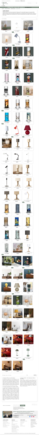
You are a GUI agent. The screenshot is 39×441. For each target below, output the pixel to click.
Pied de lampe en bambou (28, 252)
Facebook (32, 404)
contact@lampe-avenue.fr (33, 427)
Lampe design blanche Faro (28, 161)
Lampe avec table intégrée (28, 30)
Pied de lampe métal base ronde (6, 187)
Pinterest (34, 404)
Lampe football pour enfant (17, 305)
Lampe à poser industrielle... (6, 305)
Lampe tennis (27, 43)
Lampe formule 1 (28, 213)
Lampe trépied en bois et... (17, 318)
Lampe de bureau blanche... (17, 30)
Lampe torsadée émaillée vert (17, 357)
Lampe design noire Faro (6, 174)
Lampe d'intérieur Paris (16, 69)
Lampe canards (7, 213)
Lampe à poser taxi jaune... (17, 56)
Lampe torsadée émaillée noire (18, 344)
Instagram (36, 404)
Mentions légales (5, 421)
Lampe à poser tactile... (7, 252)
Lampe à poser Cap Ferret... (27, 69)
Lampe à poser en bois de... (6, 30)
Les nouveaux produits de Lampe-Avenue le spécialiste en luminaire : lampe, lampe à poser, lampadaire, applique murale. (15, 427)
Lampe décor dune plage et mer (29, 56)
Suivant (35, 375)
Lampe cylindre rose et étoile (7, 82)
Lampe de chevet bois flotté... (18, 148)
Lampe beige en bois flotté (16, 200)
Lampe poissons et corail (17, 226)
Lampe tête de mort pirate (6, 95)
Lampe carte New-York (18, 239)
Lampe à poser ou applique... (16, 331)
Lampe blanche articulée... (6, 161)
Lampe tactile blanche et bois (7, 43)
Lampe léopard (6, 226)
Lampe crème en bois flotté (28, 187)
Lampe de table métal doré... (17, 252)
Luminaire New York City (7, 69)
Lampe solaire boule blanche (6, 331)
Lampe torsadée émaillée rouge (6, 357)
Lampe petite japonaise (18, 82)
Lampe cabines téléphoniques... (17, 95)
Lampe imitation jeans (18, 213)
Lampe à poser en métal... (6, 370)
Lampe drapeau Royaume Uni (7, 56)
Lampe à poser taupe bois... (27, 174)
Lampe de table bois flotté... (17, 187)
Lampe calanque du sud (7, 239)
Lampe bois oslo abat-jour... (6, 148)
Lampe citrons (28, 226)
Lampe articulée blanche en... (27, 200)
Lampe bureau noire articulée (17, 161)
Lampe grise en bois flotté (6, 200)
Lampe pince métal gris (18, 43)
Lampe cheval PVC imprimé (28, 95)
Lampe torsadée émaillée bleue (29, 344)
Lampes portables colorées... (28, 357)
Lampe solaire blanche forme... (29, 318)
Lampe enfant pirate (28, 82)
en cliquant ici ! (28, 7)
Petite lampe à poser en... (6, 318)
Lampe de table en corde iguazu (27, 305)
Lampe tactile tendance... (27, 239)
